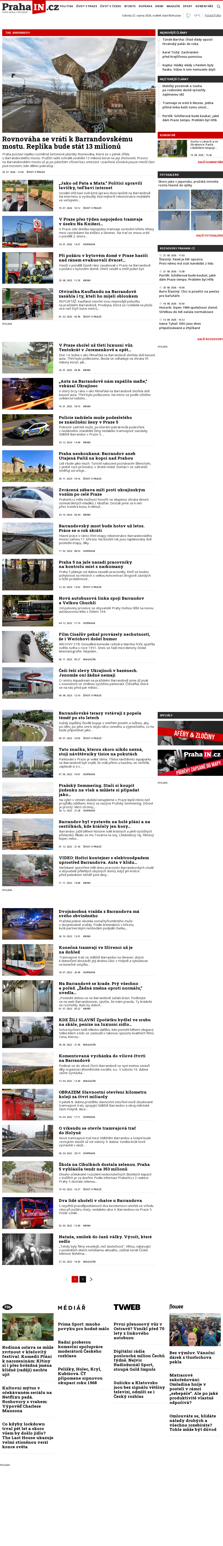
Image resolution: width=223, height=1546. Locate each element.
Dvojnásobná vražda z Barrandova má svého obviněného (99, 914)
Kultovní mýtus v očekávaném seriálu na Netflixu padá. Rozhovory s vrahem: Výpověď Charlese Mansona (27, 1399)
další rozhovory (210, 339)
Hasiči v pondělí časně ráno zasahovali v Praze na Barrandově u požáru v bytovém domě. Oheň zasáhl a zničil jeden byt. (104, 267)
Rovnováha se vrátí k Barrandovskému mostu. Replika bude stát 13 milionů (67, 142)
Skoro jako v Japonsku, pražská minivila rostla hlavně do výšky (188, 183)
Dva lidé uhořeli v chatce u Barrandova (100, 1200)
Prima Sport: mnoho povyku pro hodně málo (83, 1326)
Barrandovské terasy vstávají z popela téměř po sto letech (100, 715)
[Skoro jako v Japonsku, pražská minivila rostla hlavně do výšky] (174, 199)
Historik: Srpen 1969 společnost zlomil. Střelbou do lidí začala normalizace (188, 309)
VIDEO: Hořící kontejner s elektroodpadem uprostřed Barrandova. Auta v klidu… (104, 860)
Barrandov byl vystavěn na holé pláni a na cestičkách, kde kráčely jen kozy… (104, 824)
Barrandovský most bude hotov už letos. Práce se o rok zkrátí (102, 528)
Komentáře (204, 6)
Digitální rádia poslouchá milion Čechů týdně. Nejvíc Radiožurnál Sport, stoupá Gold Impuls (139, 1360)
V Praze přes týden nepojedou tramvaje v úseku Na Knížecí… (101, 221)
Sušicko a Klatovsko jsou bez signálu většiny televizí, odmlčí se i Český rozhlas (139, 1389)
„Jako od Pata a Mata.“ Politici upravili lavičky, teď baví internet (100, 185)
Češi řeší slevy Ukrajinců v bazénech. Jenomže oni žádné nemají (98, 673)
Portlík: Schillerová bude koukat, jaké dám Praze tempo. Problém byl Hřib (190, 118)
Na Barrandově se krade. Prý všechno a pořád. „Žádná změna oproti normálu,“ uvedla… (100, 988)
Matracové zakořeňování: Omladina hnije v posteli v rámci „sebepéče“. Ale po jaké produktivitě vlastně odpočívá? (193, 1388)
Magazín (173, 6)
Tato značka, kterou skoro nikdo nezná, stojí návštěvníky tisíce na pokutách (101, 751)
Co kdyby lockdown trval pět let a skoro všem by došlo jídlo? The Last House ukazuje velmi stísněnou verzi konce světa (27, 1435)
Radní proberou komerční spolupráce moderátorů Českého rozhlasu (80, 1348)
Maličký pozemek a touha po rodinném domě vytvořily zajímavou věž (184, 90)
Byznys (130, 6)
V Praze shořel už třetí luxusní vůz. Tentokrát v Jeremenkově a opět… (96, 347)
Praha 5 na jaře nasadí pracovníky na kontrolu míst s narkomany (95, 564)
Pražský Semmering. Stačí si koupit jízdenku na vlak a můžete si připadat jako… (99, 790)
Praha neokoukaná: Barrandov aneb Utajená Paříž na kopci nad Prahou (97, 456)
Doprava (145, 6)
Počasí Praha (213, 15)
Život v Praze (86, 6)
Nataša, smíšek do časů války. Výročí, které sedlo (105, 1239)
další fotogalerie (209, 235)
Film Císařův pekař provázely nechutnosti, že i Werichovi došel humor (104, 636)
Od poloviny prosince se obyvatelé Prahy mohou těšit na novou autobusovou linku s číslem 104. (106, 610)
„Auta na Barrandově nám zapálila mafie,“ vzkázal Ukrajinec (103, 383)
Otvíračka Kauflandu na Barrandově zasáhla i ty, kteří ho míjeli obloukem (98, 294)
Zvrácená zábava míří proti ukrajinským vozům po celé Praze (102, 492)
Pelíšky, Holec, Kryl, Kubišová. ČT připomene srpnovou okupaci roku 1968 (80, 1375)
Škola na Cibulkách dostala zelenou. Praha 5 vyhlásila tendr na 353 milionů (104, 1167)
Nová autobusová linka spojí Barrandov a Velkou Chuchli (101, 600)
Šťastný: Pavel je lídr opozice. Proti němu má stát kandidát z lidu (186, 261)
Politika (66, 6)
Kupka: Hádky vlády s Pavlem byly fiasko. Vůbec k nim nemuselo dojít (189, 67)
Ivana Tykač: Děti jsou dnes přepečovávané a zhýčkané (180, 325)
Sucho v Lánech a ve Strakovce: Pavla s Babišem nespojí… (204, 144)
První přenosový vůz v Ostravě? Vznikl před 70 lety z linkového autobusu (139, 1330)
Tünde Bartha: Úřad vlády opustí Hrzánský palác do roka (187, 41)
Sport (188, 6)
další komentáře (210, 162)
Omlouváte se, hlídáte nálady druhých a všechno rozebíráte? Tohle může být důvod (192, 1422)
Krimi (159, 6)
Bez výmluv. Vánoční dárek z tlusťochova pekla (192, 1357)
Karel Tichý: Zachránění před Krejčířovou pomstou (182, 54)
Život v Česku (110, 6)
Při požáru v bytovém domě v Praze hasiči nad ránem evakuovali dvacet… (103, 258)
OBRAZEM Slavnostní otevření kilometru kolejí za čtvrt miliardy (103, 1094)
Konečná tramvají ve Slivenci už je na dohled (96, 950)
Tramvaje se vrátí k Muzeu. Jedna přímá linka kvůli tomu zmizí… (187, 105)
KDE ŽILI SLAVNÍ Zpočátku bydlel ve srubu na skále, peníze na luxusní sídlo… (105, 1022)
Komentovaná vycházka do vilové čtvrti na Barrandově (102, 1058)
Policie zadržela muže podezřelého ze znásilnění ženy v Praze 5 (95, 420)
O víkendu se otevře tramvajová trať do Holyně (97, 1130)
